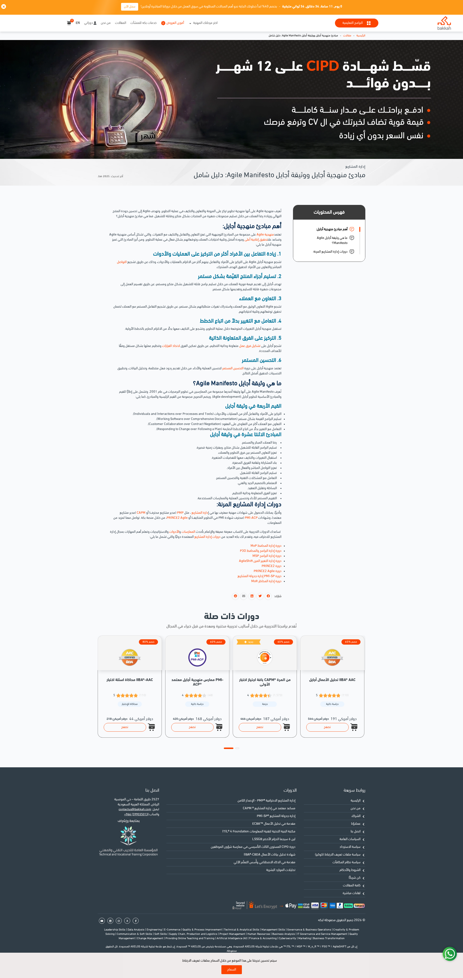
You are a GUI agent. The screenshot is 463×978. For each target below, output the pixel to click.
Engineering (155, 929)
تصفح (124, 727)
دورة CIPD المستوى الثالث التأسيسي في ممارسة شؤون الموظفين (253, 847)
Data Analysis (136, 929)
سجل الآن (129, 6)
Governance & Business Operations (309, 929)
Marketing (305, 938)
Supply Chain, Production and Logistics (193, 934)
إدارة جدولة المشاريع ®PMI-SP (276, 816)
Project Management (232, 934)
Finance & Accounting (263, 938)
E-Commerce (172, 929)
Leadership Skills (115, 929)
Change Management (150, 938)
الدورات (290, 790)
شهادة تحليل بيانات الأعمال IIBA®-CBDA (269, 855)
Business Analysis (284, 934)
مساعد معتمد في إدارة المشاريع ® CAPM (269, 808)
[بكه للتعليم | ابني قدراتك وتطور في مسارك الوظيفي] (444, 23)
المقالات (120, 23)
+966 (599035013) (136, 814)
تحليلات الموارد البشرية (280, 870)
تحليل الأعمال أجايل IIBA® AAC (332, 680)
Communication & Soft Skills (135, 934)
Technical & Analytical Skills (242, 929)
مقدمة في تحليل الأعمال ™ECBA (273, 824)
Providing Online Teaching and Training (190, 938)
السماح (231, 969)
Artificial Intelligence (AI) (232, 938)
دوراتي (88, 23)
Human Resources (259, 934)
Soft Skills (161, 934)
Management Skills (273, 929)
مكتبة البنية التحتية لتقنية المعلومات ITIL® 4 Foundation (258, 831)
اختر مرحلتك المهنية (205, 23)
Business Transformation (329, 938)
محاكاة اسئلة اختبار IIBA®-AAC (130, 680)
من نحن (106, 23)
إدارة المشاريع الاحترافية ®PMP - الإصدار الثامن (266, 801)
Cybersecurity (288, 938)
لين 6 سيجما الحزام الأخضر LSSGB (273, 839)
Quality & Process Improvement (203, 929)
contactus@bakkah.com (135, 809)
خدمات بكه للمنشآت (143, 23)
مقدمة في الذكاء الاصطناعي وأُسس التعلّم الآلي (264, 862)
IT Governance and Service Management (322, 934)
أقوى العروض (175, 23)
